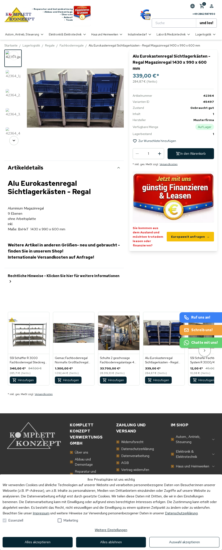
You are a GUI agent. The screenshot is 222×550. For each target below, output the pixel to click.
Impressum (41, 513)
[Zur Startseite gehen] (18, 14)
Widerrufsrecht (130, 442)
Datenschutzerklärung (181, 513)
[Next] (14, 140)
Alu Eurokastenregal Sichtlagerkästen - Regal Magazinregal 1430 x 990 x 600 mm (163, 360)
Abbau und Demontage (58, 12)
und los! (206, 23)
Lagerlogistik (31, 45)
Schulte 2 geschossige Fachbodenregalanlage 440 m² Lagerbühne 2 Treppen (118, 360)
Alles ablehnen (111, 542)
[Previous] (14, 55)
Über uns (66, 14)
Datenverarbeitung (132, 456)
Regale (50, 45)
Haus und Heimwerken (190, 466)
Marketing (70, 520)
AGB (122, 462)
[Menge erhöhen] (159, 153)
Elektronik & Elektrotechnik (184, 454)
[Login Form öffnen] (211, 6)
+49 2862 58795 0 (204, 13)
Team (68, 20)
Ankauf (67, 17)
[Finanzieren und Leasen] (82, 15)
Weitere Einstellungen (111, 530)
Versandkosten (169, 164)
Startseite (11, 45)
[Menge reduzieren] (137, 153)
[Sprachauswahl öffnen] (192, 6)
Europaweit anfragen (190, 237)
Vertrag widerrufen (132, 469)
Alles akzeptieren (38, 542)
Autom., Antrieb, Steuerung (185, 439)
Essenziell (15, 520)
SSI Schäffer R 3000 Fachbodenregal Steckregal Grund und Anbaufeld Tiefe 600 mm (28, 360)
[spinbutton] (148, 153)
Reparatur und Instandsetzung (52, 9)
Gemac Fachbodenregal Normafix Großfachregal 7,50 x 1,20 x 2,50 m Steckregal (71, 360)
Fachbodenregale (72, 45)
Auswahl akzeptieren (184, 542)
